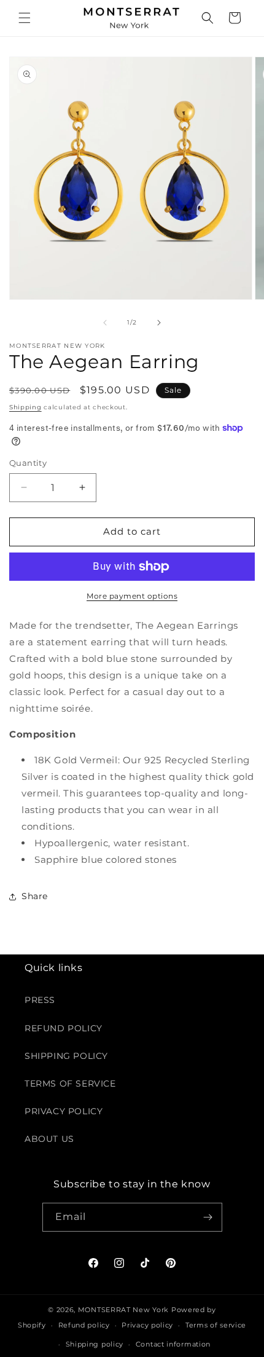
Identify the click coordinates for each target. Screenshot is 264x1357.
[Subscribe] (208, 1217)
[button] (24, 17)
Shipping (25, 407)
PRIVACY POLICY (64, 1111)
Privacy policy (147, 1325)
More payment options (132, 595)
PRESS (40, 999)
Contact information (173, 1344)
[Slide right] (159, 322)
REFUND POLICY (64, 1028)
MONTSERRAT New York (123, 1309)
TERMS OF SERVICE (70, 1083)
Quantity (28, 463)
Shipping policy (95, 1344)
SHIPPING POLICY (66, 1055)
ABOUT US (49, 1138)
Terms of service (215, 1325)
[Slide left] (104, 322)
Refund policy (84, 1325)
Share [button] (34, 896)
